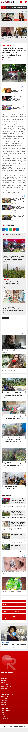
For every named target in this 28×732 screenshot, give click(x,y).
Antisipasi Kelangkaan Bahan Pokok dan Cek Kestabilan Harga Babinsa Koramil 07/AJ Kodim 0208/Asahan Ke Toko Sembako (13, 257)
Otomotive (15, 4)
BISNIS (16, 601)
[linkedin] (17, 229)
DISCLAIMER (4, 688)
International (4, 4)
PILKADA (17, 615)
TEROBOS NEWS (4, 696)
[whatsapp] (10, 229)
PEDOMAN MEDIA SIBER (6, 686)
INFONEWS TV (4, 718)
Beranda (3, 45)
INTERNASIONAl (18, 608)
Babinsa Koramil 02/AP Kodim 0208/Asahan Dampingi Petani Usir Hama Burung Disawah (12, 283)
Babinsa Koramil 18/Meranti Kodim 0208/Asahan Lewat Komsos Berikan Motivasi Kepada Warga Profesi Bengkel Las (13, 309)
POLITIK (4, 618)
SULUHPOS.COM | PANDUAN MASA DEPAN (17, 726)
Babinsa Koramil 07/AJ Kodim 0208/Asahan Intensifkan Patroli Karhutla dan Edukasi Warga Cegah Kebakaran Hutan (17, 546)
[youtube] (10, 675)
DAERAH (4, 604)
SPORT (16, 618)
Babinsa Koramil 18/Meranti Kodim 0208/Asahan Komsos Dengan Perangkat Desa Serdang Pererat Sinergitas (13, 440)
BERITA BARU (4, 700)
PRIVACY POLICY (5, 690)
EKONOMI (17, 604)
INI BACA (3, 716)
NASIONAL (17, 611)
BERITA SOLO (4, 704)
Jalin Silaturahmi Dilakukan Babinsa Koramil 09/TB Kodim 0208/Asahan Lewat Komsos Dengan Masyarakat (13, 394)
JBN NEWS (3, 712)
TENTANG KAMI (4, 680)
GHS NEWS (3, 702)
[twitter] (6, 229)
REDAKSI (3, 682)
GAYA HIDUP (5, 608)
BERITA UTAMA (10, 45)
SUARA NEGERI (4, 698)
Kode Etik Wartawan (5, 684)
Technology (21, 4)
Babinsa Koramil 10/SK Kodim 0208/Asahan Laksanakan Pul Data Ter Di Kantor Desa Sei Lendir (14, 488)
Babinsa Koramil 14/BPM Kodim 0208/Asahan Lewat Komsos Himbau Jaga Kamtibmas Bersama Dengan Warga (18, 535)
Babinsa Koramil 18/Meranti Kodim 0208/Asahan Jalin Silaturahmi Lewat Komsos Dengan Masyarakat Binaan (14, 416)
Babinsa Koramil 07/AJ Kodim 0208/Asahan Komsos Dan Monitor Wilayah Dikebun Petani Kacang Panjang (13, 465)
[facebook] (3, 229)
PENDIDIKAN (5, 615)
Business (10, 4)
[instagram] (8, 675)
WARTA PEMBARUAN (6, 710)
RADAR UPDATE (4, 714)
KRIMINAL (5, 611)
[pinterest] (14, 229)
